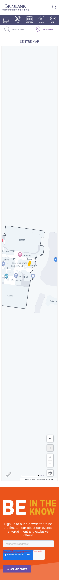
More (53, 22)
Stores (6, 22)
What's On (29, 22)
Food (17, 22)
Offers (41, 22)
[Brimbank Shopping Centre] (15, 7)
